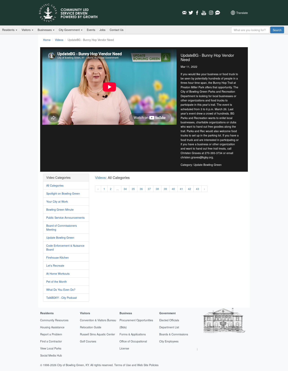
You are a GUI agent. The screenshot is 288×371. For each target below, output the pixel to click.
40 (173, 189)
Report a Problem (51, 334)
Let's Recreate (55, 265)
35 (133, 189)
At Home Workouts (58, 273)
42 (189, 189)
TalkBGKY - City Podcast (61, 298)
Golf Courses (88, 341)
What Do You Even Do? (60, 290)
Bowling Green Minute (60, 209)
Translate (242, 13)
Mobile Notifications (217, 13)
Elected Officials (169, 320)
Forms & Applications (133, 334)
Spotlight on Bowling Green (63, 193)
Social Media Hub (51, 355)
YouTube (204, 13)
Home (47, 40)
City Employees (168, 341)
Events (91, 30)
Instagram (211, 13)
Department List (169, 327)
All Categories (54, 185)
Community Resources (54, 320)
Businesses (45, 30)
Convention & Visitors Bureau (98, 320)
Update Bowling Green (60, 237)
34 (125, 189)
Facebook (197, 13)
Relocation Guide (90, 327)
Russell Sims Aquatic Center (97, 334)
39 (165, 189)
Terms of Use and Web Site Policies (136, 365)
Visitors (26, 30)
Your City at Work (57, 201)
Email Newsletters (184, 13)
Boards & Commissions (173, 334)
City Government (70, 30)
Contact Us (116, 30)
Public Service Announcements (65, 217)
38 (157, 189)
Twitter (191, 13)
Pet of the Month (56, 281)
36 (141, 189)
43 (197, 189)
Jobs (102, 30)
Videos (59, 40)
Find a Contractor (51, 341)
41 (181, 189)
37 (149, 189)
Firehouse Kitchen (57, 257)
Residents (8, 30)
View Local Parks (50, 348)
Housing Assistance (52, 327)
